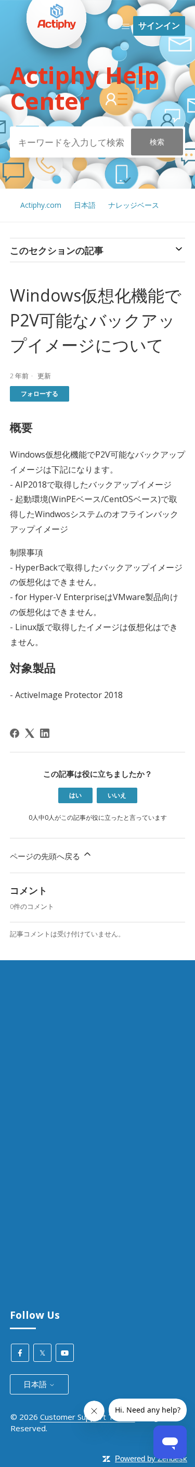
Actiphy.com (40, 205)
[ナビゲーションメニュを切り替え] (125, 26)
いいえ (117, 795)
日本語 (85, 205)
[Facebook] (14, 733)
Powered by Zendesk (151, 1458)
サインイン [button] (159, 25)
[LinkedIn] (44, 733)
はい (75, 795)
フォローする (39, 393)
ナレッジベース (133, 205)
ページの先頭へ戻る (46, 856)
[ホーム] (56, 68)
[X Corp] (29, 733)
